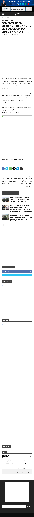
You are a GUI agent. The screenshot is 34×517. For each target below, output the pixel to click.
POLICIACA (4, 201)
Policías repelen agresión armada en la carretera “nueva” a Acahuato (20, 200)
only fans (21, 159)
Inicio (3, 17)
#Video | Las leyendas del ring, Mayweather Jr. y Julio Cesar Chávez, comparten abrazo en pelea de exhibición (25, 182)
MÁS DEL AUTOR (24, 193)
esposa (8, 159)
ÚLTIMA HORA (11, 20)
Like (30, 271)
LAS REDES (7, 17)
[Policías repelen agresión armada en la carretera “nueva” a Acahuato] (5, 199)
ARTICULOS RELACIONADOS (10, 193)
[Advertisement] (17, 66)
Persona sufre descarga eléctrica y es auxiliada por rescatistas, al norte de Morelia (21, 218)
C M (4, 34)
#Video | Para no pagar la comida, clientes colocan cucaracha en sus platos (9, 180)
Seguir (29, 275)
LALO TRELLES (14, 159)
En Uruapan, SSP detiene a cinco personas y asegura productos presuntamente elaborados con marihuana (21, 208)
